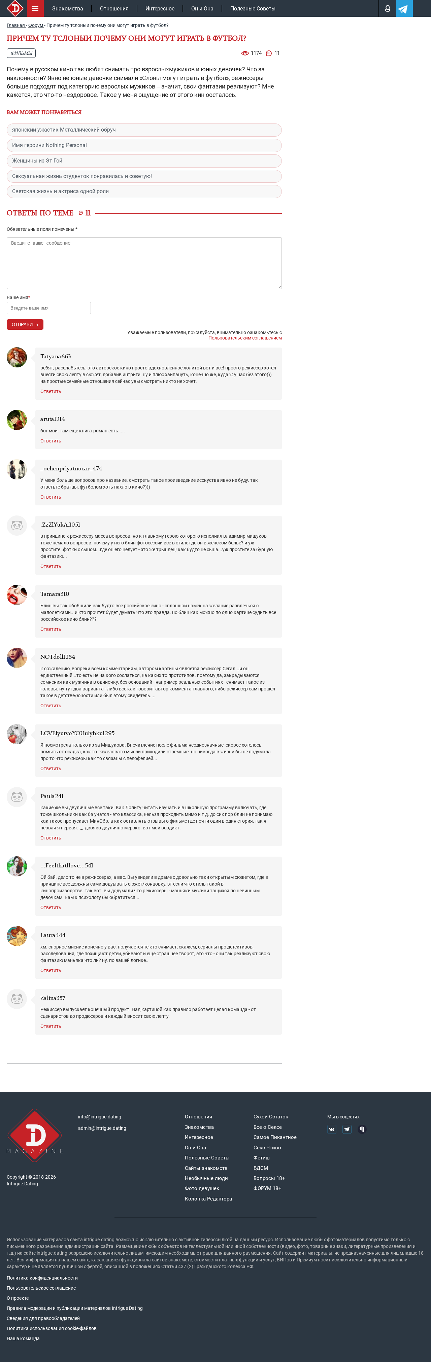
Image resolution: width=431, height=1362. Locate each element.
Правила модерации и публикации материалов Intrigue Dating (75, 1308)
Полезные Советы (252, 8)
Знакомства (67, 8)
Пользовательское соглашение (41, 1288)
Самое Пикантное (275, 1137)
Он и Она (202, 8)
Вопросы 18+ (269, 1178)
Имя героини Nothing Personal (49, 145)
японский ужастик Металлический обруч (64, 130)
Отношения (114, 8)
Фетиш (262, 1158)
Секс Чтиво (267, 1148)
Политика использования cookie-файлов (52, 1328)
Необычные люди (206, 1178)
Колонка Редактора (208, 1199)
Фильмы (21, 53)
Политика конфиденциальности (42, 1278)
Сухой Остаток (271, 1117)
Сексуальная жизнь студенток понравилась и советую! (82, 176)
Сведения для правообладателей (43, 1318)
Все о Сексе (268, 1127)
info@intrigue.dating (99, 1116)
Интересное (159, 8)
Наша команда (23, 1338)
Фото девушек (202, 1188)
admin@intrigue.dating (102, 1128)
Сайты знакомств (206, 1168)
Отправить (25, 324)
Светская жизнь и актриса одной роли (60, 191)
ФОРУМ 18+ (267, 1188)
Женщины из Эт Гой (37, 160)
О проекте (18, 1298)
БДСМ (261, 1168)
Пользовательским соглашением (245, 337)
